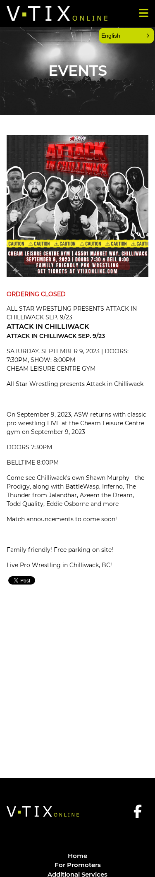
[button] (126, 35)
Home (77, 856)
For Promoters (78, 865)
